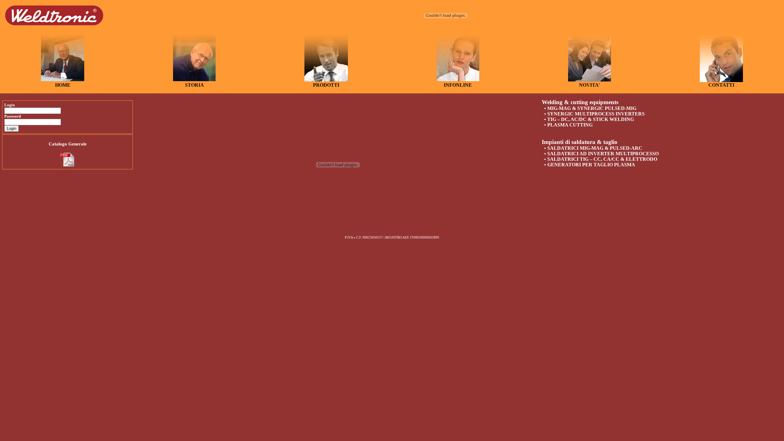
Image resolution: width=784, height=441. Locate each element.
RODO (323, 85)
